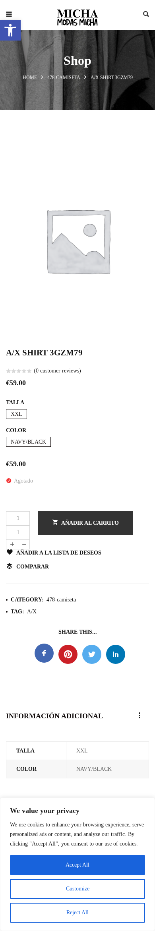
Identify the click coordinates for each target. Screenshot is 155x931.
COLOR (16, 430)
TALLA (15, 402)
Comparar (32, 567)
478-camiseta (63, 77)
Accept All (77, 865)
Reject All (77, 912)
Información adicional (54, 716)
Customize (77, 889)
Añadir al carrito (90, 523)
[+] (12, 544)
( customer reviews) (57, 371)
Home (30, 77)
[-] (24, 544)
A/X (32, 612)
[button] (10, 30)
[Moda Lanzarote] (77, 15)
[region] (77, 864)
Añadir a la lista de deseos (58, 553)
